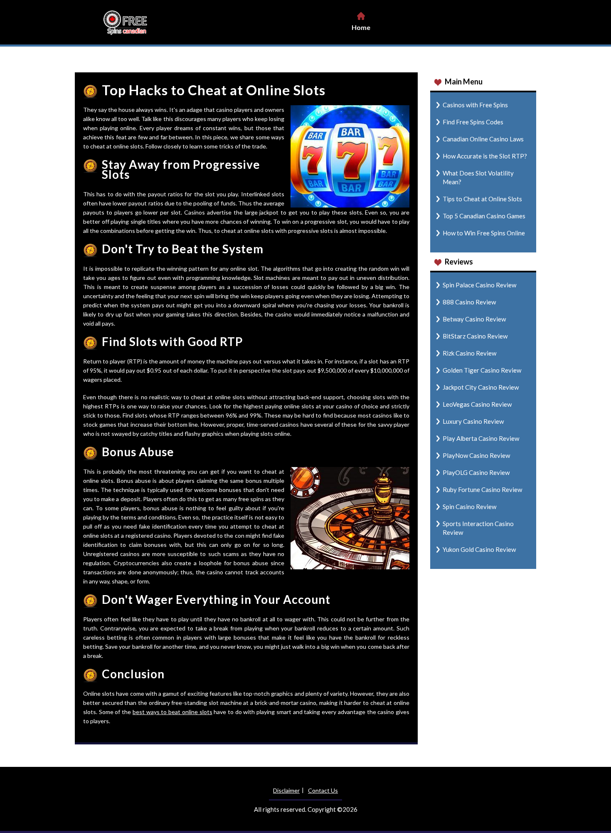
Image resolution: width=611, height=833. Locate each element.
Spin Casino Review (469, 506)
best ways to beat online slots (172, 711)
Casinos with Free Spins (475, 105)
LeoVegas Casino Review (477, 404)
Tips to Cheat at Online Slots (482, 199)
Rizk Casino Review (469, 353)
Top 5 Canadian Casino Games (484, 216)
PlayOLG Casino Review (476, 472)
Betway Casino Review (474, 319)
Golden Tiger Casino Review (482, 370)
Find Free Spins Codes (473, 122)
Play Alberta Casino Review (481, 438)
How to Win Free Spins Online (484, 233)
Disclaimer (286, 790)
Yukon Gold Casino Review (479, 549)
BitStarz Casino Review (475, 336)
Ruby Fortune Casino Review (482, 489)
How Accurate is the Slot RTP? (485, 156)
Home (361, 27)
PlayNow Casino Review (476, 455)
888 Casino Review (469, 302)
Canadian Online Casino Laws (483, 139)
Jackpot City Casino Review (481, 387)
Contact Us (323, 790)
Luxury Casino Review (473, 421)
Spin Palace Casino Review (479, 285)
